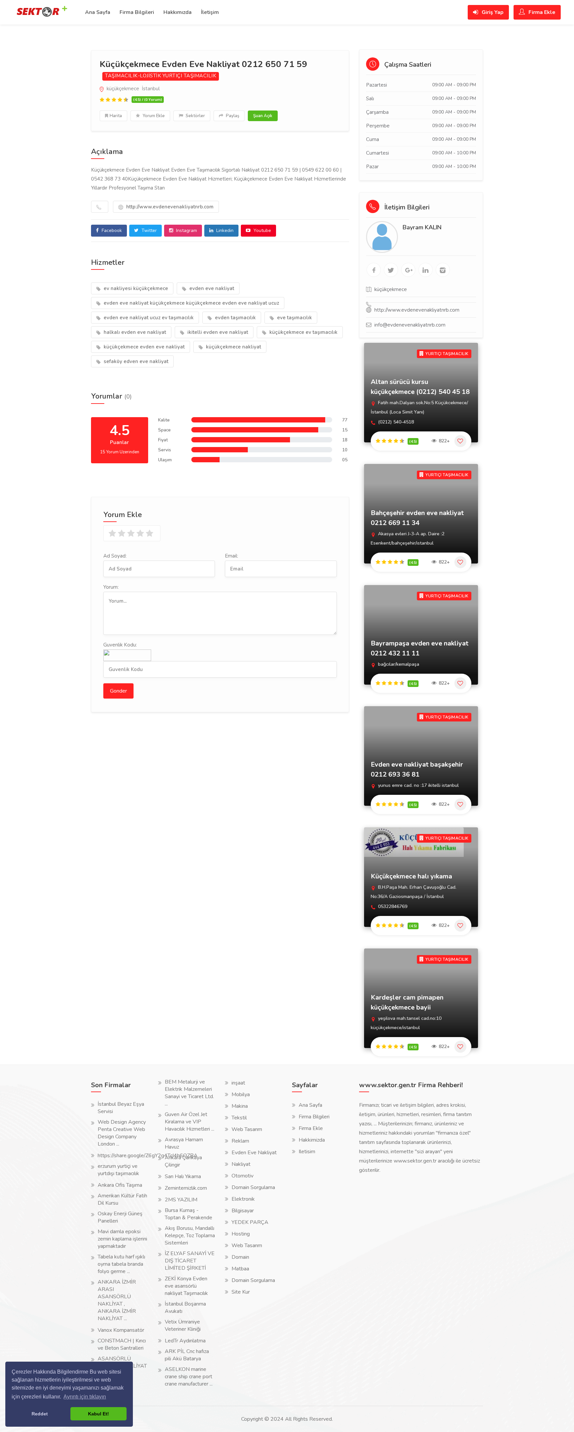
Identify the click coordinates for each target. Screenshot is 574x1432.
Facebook (111, 230)
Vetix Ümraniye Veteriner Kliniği (183, 1325)
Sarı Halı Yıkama (183, 1176)
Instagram (186, 230)
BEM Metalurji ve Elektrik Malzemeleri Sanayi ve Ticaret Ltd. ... (189, 1092)
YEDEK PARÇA (250, 1222)
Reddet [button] (40, 1413)
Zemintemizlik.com (186, 1188)
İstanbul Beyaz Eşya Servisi (121, 1107)
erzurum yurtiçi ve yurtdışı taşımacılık (118, 1170)
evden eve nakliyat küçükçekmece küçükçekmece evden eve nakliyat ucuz (190, 303)
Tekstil (239, 1117)
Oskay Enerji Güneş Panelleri (120, 1217)
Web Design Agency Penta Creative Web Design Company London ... (122, 1133)
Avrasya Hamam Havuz (184, 1143)
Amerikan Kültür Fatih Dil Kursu (122, 1199)
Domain (240, 1257)
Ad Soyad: (115, 556)
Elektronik (243, 1199)
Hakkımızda (177, 12)
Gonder (118, 691)
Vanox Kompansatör (121, 1330)
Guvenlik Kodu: (120, 644)
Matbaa (240, 1268)
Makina (240, 1106)
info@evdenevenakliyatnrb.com (409, 325)
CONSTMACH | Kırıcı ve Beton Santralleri (122, 1344)
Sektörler (195, 116)
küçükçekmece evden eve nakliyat (143, 346)
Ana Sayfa (97, 12)
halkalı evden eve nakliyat (134, 332)
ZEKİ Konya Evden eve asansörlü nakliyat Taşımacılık (186, 1286)
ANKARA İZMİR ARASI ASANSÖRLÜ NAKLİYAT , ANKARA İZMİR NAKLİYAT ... (117, 1300)
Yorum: (111, 587)
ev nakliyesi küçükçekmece (135, 288)
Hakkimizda (312, 1140)
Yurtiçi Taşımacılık (189, 75)
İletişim (210, 12)
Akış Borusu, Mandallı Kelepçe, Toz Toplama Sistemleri (190, 1235)
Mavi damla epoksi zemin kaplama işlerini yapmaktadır (122, 1239)
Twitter (148, 230)
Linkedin (224, 230)
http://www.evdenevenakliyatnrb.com (169, 206)
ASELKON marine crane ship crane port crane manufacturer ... (189, 1377)
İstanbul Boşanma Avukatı (185, 1307)
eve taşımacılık (294, 317)
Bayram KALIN (422, 227)
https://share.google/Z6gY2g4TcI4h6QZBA (148, 1155)
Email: (231, 556)
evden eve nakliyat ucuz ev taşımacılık (148, 317)
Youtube (261, 230)
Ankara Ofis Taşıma (120, 1185)
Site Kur (241, 1292)
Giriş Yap (492, 12)
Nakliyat (241, 1164)
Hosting (241, 1234)
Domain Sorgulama (253, 1187)
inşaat (238, 1083)
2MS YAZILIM (181, 1199)
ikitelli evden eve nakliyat (217, 332)
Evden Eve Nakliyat (254, 1152)
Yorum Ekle (153, 116)
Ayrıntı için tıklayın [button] (84, 1396)
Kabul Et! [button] (98, 1413)
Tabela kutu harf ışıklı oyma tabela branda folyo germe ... (121, 1264)
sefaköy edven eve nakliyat (135, 361)
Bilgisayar (243, 1210)
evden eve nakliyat (211, 288)
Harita (116, 116)
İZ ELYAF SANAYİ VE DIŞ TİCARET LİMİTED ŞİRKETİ (190, 1261)
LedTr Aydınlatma (185, 1340)
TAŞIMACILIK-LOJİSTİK (133, 75)
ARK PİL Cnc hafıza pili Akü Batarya (187, 1355)
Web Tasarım (247, 1129)
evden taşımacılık (235, 317)
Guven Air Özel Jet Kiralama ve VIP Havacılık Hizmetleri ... (189, 1122)
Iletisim (307, 1151)
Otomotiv (242, 1175)
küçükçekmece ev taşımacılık (302, 332)
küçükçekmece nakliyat (233, 346)
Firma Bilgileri (137, 12)
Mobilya (241, 1094)
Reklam (240, 1141)
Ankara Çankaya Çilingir (183, 1161)
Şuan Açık (262, 116)
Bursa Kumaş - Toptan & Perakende (188, 1214)
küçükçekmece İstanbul (132, 88)
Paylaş (232, 116)
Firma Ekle (541, 12)
